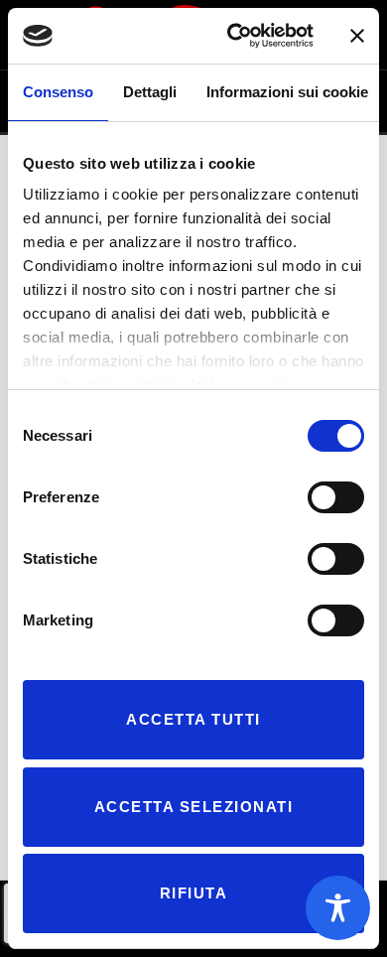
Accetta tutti (193, 719)
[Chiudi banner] (357, 36)
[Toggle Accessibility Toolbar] (338, 908)
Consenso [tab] (58, 91)
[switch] (336, 497)
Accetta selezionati (194, 806)
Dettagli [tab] (150, 91)
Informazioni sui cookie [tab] (287, 91)
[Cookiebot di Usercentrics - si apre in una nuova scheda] (235, 36)
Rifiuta (194, 893)
